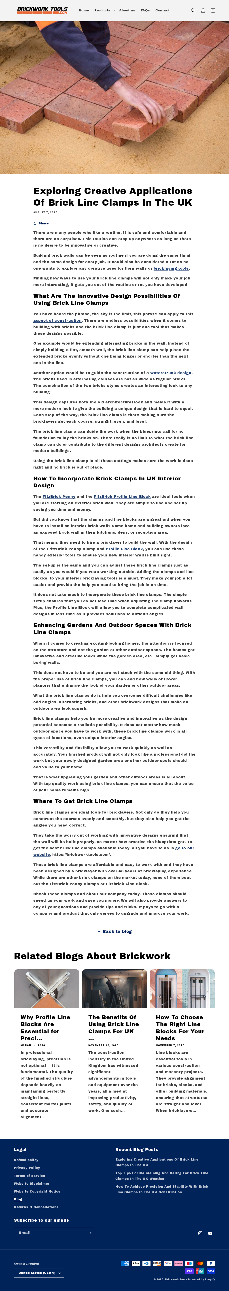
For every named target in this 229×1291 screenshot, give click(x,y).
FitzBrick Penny (58, 497)
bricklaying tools (171, 268)
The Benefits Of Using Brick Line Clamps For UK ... (113, 1027)
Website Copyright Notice (37, 1191)
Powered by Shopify (201, 1279)
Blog (18, 1199)
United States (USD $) (37, 1272)
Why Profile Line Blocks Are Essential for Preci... (45, 1027)
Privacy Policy (27, 1168)
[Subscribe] (89, 1233)
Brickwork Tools (176, 1279)
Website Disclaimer (31, 1183)
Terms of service (29, 1176)
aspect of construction (57, 320)
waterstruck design (170, 373)
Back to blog (117, 931)
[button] (104, 10)
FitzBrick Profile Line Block (122, 497)
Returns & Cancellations (36, 1207)
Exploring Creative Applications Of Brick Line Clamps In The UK (157, 1162)
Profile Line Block (124, 549)
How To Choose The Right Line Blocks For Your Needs (180, 1027)
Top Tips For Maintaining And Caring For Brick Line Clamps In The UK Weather (161, 1176)
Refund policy (26, 1160)
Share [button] (43, 223)
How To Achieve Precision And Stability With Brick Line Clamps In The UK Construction (161, 1189)
